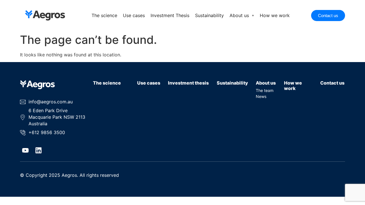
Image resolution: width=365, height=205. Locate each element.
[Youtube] (25, 150)
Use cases (134, 15)
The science (104, 15)
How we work (275, 15)
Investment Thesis (170, 15)
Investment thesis (188, 83)
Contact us (332, 83)
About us (239, 15)
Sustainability (209, 15)
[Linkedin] (38, 150)
